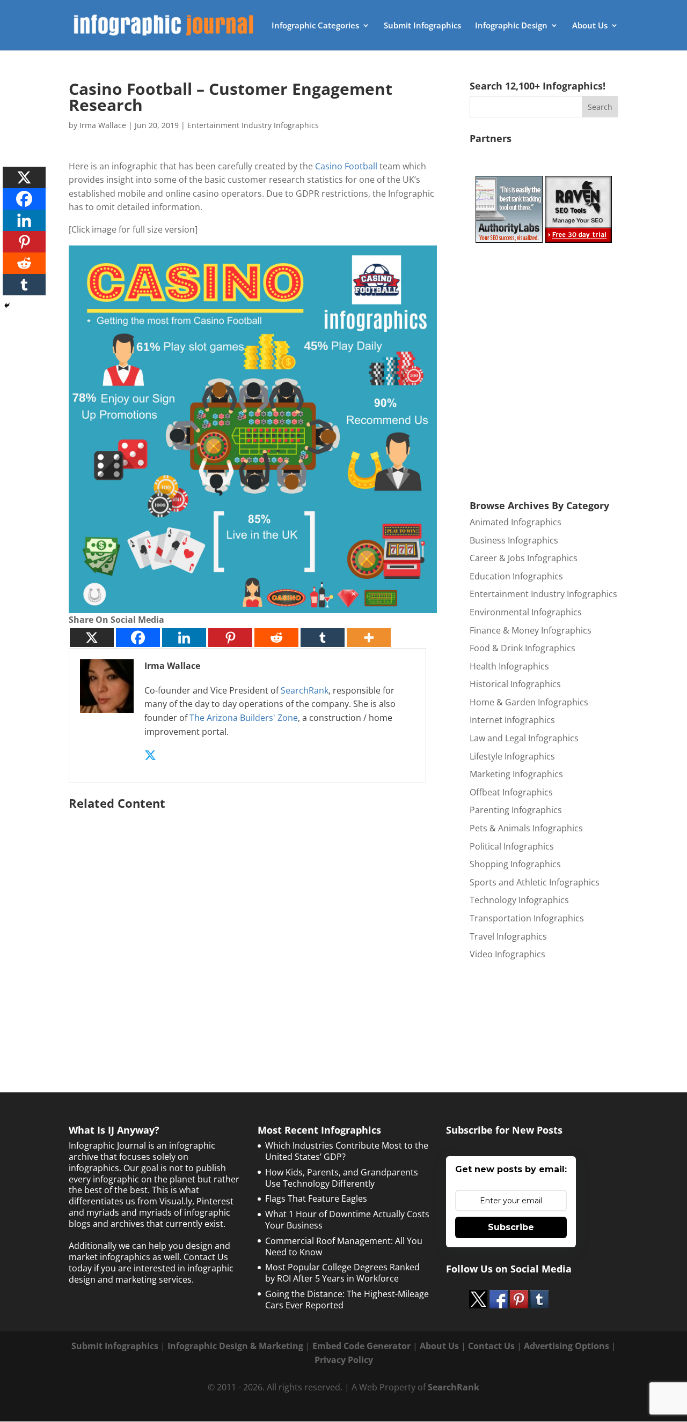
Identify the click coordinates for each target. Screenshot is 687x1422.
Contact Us (491, 1346)
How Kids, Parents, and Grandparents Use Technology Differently (341, 1177)
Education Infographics (516, 576)
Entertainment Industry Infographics (253, 125)
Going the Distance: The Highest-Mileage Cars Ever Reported (347, 1299)
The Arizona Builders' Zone (243, 718)
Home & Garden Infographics (529, 702)
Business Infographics (514, 540)
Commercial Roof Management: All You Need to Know (343, 1246)
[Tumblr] (323, 637)
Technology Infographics (519, 900)
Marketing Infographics (516, 774)
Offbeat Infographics (511, 792)
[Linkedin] (184, 637)
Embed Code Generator (361, 1346)
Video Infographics (507, 954)
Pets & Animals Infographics (526, 828)
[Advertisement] (253, 924)
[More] (369, 637)
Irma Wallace (102, 125)
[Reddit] (276, 637)
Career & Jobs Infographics (524, 558)
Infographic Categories (315, 26)
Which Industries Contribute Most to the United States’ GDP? (346, 1151)
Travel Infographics (508, 936)
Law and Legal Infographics (524, 738)
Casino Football (346, 166)
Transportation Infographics (527, 918)
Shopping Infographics (515, 864)
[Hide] (7, 305)
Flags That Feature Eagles (316, 1198)
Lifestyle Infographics (512, 756)
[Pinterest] (230, 637)
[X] (92, 637)
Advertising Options (566, 1346)
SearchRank (304, 690)
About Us (590, 26)
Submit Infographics (422, 26)
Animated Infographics (515, 522)
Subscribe (511, 1227)
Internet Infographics (512, 720)
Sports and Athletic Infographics (535, 882)
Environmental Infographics (526, 612)
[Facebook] (138, 637)
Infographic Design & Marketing (235, 1346)
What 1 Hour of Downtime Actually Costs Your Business (347, 1219)
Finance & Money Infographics (530, 630)
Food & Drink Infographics (522, 648)
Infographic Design (511, 26)
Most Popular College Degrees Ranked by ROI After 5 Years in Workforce (342, 1272)
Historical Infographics (515, 684)
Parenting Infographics (516, 810)
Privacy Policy (344, 1360)
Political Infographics (512, 846)
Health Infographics (509, 666)
